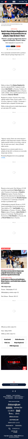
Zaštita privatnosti (19, 396)
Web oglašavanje (9, 398)
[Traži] (26, 2)
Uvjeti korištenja (16, 395)
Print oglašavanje (19, 398)
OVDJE (3, 158)
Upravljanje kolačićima (14, 401)
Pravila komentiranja (8, 396)
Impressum (8, 395)
